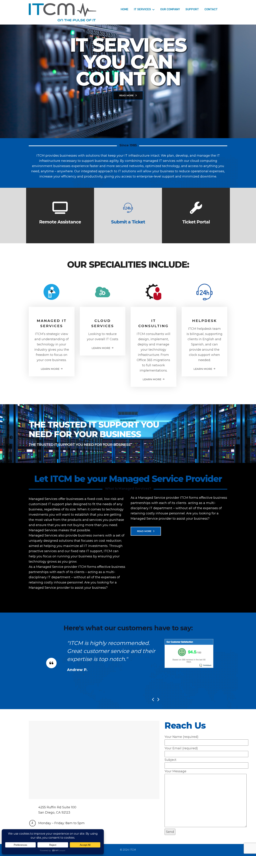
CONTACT (211, 9)
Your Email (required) (181, 748)
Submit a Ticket (128, 221)
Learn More (50, 368)
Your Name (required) (181, 737)
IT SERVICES (142, 9)
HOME (124, 9)
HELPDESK (204, 321)
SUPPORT (192, 9)
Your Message (175, 771)
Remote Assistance (60, 221)
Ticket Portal (196, 221)
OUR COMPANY (170, 9)
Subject (170, 760)
